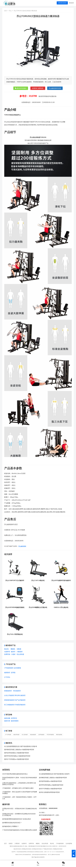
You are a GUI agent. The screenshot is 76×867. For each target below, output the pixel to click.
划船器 (19, 649)
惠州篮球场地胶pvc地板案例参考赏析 (16, 753)
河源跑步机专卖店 (57, 849)
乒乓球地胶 (8, 734)
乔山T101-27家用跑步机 (15, 634)
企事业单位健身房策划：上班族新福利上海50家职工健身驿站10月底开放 (19, 783)
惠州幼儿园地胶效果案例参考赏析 (49, 792)
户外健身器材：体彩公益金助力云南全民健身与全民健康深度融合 (19, 792)
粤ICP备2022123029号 (38, 857)
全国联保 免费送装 (38, 88)
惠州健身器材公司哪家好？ (10, 826)
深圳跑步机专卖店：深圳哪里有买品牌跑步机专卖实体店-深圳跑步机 (19, 814)
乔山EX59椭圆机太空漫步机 (38, 607)
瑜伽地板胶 (33, 734)
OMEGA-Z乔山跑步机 (61, 607)
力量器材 (20, 651)
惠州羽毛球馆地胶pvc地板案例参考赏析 (17, 756)
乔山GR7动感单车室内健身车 (61, 580)
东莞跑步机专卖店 (26, 849)
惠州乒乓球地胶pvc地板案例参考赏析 (16, 759)
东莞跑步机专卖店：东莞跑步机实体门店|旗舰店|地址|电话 (19, 809)
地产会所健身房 (20, 700)
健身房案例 (14, 721)
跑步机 (6, 649)
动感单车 (7, 651)
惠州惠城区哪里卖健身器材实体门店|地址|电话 (16, 819)
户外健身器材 (8, 668)
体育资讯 (14, 718)
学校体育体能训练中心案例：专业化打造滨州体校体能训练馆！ (19, 778)
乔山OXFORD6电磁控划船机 (14, 607)
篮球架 (13, 672)
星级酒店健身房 (9, 700)
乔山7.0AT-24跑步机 (38, 580)
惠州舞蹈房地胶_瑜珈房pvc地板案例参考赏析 (19, 749)
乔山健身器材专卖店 (55, 88)
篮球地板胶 (41, 734)
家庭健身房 (8, 691)
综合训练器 (20, 654)
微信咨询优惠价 (21, 88)
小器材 (13, 654)
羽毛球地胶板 (50, 734)
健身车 (13, 651)
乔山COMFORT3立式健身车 (14, 580)
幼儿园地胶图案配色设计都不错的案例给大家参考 (20, 746)
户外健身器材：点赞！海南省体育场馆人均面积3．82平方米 (19, 797)
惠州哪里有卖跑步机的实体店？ (12, 822)
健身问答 (7, 721)
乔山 (10, 10)
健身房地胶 (16, 734)
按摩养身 (7, 654)
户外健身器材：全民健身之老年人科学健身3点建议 (18, 788)
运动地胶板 (17, 668)
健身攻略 (7, 718)
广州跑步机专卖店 (47, 849)
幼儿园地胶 (25, 734)
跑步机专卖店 (17, 849)
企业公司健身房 (9, 695)
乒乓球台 (7, 677)
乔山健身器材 (22, 546)
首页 (5, 10)
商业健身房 (17, 691)
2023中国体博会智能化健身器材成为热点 (15, 774)
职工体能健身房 (9, 704)
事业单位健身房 (20, 695)
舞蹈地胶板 (59, 734)
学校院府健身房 (20, 704)
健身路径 (7, 672)
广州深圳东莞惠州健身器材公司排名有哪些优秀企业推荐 (19, 830)
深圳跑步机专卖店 (37, 849)
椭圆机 (13, 649)
